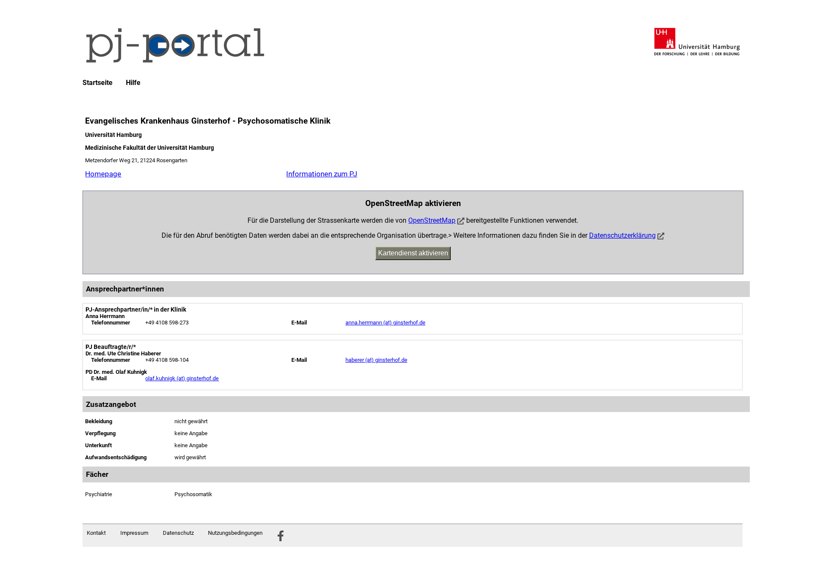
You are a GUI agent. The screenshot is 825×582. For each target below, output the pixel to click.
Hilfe (133, 83)
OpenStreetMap (431, 220)
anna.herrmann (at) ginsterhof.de (385, 322)
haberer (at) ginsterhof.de (376, 360)
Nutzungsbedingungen (235, 533)
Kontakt (96, 533)
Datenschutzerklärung (622, 235)
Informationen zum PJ (321, 174)
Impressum (134, 533)
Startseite (97, 83)
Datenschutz (178, 533)
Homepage (103, 174)
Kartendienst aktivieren (413, 253)
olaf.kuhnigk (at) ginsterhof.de (182, 378)
